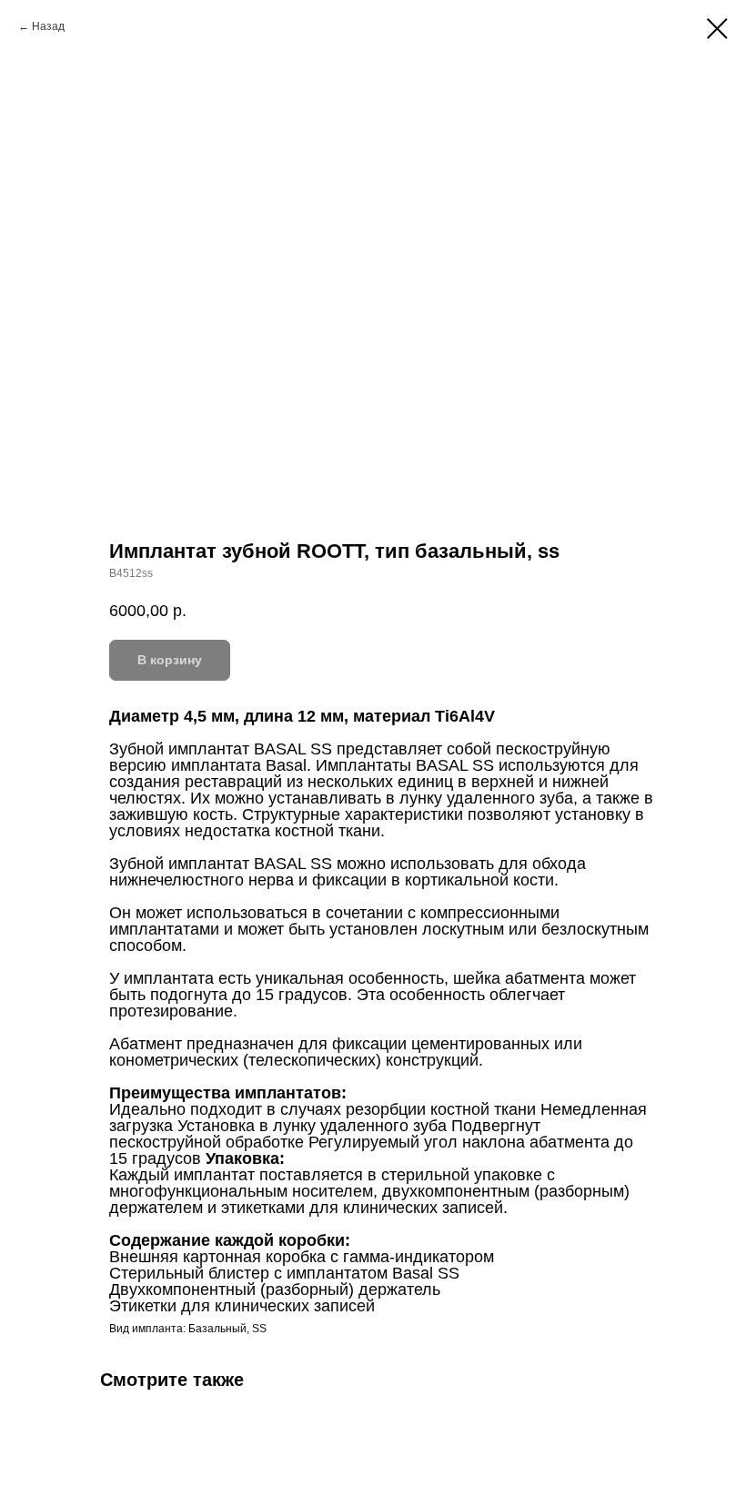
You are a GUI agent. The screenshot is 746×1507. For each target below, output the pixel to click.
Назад (48, 26)
